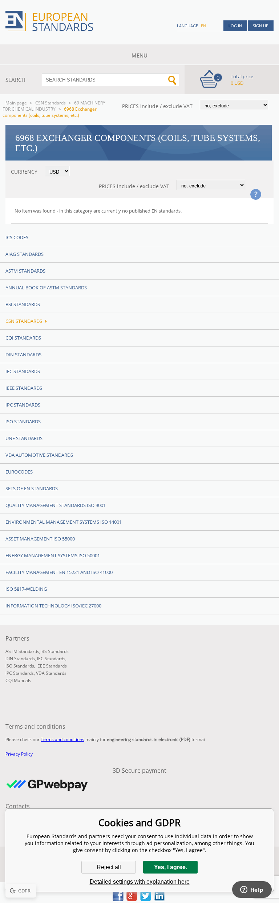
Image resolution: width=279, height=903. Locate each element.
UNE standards (24, 438)
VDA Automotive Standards (39, 455)
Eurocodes (19, 471)
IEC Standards (22, 371)
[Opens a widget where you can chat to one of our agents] (252, 890)
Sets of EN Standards (31, 488)
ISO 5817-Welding (26, 589)
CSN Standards (50, 103)
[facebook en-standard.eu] (118, 899)
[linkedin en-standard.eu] (159, 899)
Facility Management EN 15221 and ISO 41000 (59, 572)
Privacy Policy (19, 754)
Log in (235, 25)
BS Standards (55, 651)
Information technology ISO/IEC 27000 (53, 605)
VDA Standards (51, 673)
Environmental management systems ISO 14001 (63, 522)
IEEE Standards (23, 388)
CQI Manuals (18, 680)
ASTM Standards (25, 271)
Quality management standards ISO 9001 (55, 505)
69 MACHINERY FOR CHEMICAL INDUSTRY (54, 106)
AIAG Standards (24, 254)
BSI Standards (22, 304)
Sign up (260, 25)
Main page (16, 103)
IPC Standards (22, 404)
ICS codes (16, 237)
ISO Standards (23, 421)
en (203, 25)
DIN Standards (23, 354)
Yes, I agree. (170, 867)
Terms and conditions (62, 739)
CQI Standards (23, 337)
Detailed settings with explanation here (140, 882)
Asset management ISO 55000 (40, 538)
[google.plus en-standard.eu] (131, 899)
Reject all (109, 867)
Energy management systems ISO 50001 (52, 555)
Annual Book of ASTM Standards (46, 287)
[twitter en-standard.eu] (145, 899)
